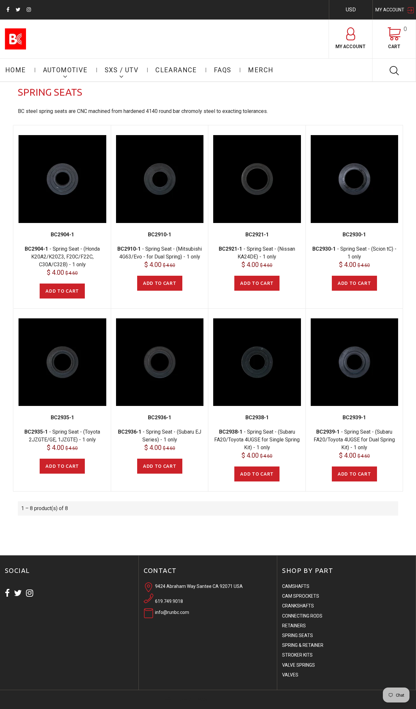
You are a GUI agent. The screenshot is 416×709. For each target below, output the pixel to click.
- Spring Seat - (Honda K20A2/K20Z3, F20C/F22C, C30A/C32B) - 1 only (62, 257)
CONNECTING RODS (302, 616)
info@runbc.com (172, 612)
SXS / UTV (122, 70)
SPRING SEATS (297, 635)
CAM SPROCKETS (300, 596)
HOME (15, 70)
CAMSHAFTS (295, 586)
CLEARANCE (176, 70)
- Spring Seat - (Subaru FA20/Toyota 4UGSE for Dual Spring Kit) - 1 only (354, 440)
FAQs (222, 70)
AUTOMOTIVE (65, 70)
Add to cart (62, 291)
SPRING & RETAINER (302, 645)
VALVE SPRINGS (298, 665)
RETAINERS (294, 625)
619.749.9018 (169, 601)
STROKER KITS (297, 655)
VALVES (290, 674)
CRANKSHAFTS (298, 605)
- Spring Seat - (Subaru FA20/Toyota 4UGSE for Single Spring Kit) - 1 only (257, 440)
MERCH (260, 70)
